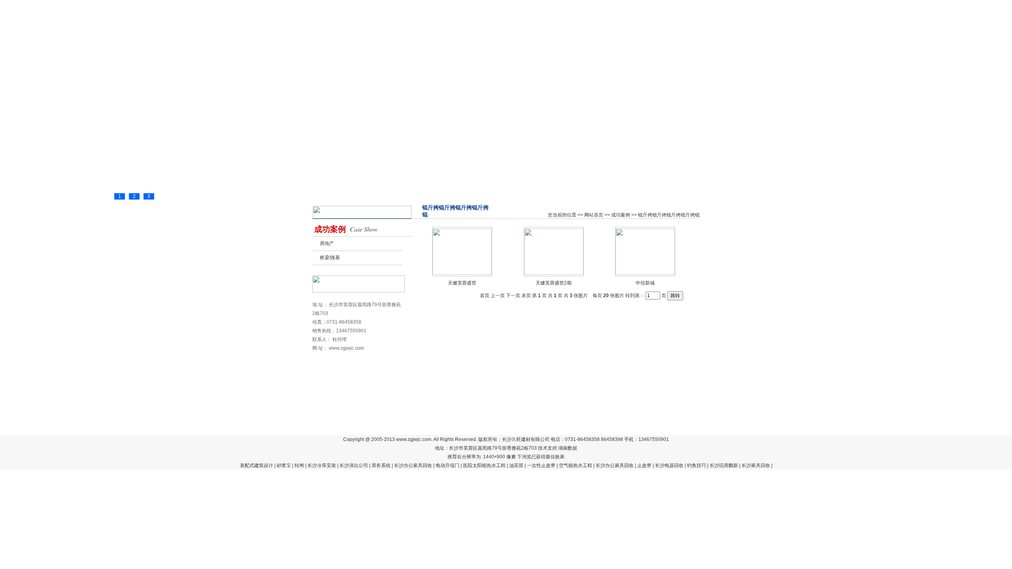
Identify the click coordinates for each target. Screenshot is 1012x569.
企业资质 (477, 52)
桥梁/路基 (330, 257)
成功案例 (430, 52)
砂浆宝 (284, 465)
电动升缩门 (447, 465)
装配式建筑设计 (256, 465)
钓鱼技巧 (696, 465)
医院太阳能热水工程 (484, 465)
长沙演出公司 (354, 465)
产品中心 (383, 52)
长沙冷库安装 (322, 465)
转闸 (299, 465)
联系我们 (667, 52)
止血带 (644, 465)
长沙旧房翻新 (724, 465)
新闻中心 (525, 52)
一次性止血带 (541, 465)
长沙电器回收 (669, 465)
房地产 (327, 243)
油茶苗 (516, 465)
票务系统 (381, 465)
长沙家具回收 (756, 465)
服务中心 (572, 52)
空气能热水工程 (575, 465)
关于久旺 (620, 52)
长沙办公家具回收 (413, 465)
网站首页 (335, 52)
